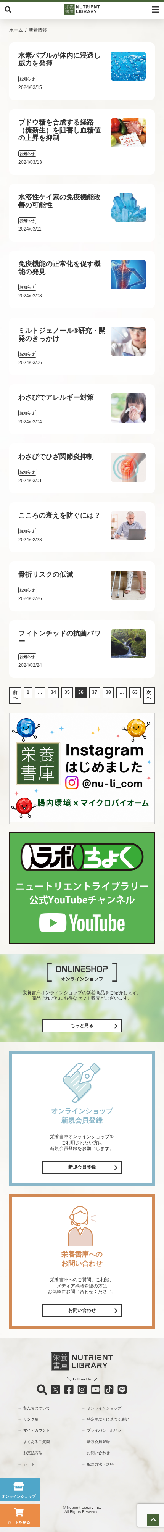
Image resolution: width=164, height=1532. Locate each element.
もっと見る (82, 1025)
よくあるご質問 (36, 1442)
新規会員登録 (82, 1167)
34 (53, 692)
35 (67, 692)
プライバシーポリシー (106, 1430)
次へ (148, 695)
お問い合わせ (82, 1310)
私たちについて (36, 1408)
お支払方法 (32, 1453)
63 (135, 692)
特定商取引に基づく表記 (108, 1419)
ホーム (16, 30)
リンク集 (31, 1419)
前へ (15, 695)
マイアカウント (36, 1430)
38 (108, 692)
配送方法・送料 (100, 1464)
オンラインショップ (104, 1408)
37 (94, 692)
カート (29, 1464)
